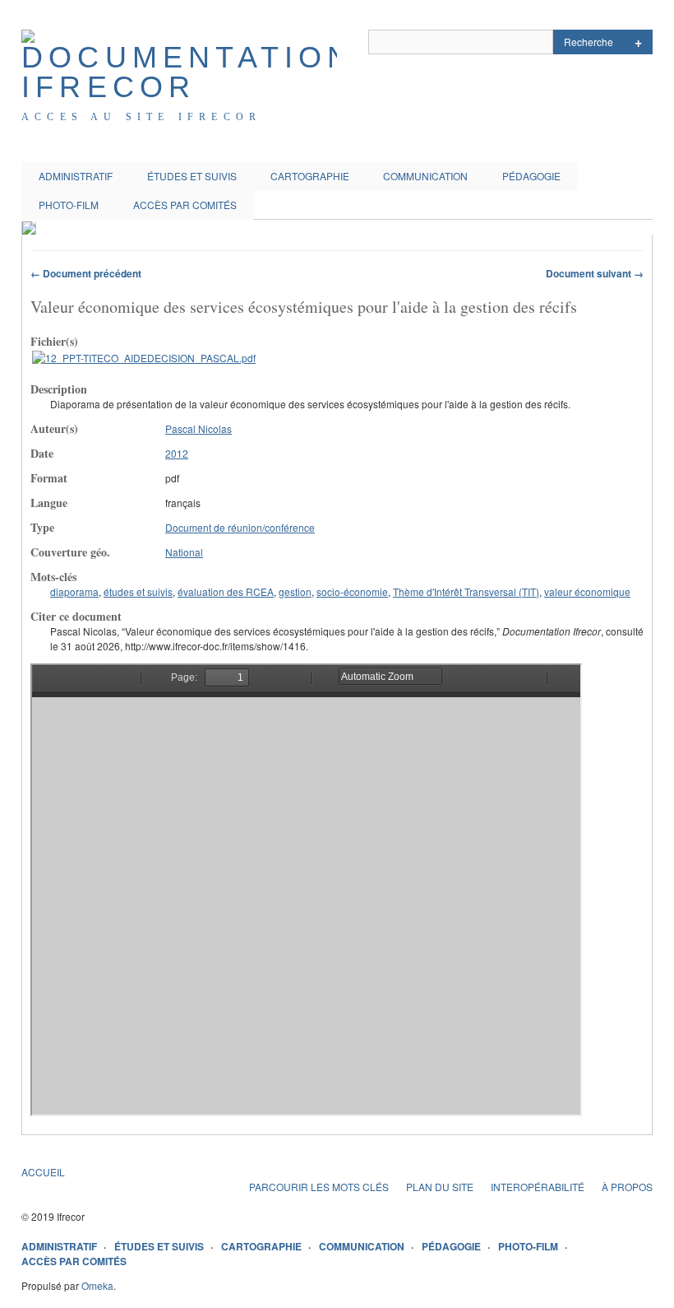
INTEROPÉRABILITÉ (537, 1187)
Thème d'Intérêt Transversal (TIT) (466, 591)
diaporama (74, 591)
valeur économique (587, 591)
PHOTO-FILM (69, 205)
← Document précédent (85, 273)
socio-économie (352, 591)
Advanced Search (638, 42)
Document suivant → (595, 273)
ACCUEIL (43, 1172)
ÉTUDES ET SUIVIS (192, 176)
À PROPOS (627, 1187)
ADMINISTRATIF (76, 176)
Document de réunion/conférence (240, 527)
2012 (176, 453)
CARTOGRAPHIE (309, 176)
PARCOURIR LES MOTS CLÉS (319, 1187)
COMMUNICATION (425, 176)
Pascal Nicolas (198, 428)
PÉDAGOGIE (531, 176)
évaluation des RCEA (226, 591)
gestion (295, 591)
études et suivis (138, 591)
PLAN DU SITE (439, 1187)
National (184, 552)
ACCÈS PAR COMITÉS (185, 205)
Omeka (97, 1285)
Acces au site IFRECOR (141, 117)
